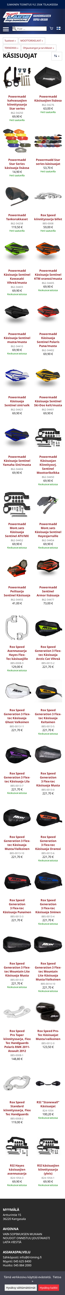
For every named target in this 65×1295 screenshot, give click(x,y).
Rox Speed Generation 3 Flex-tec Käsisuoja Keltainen (48, 716)
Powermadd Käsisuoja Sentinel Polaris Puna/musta (48, 340)
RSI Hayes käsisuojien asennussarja (17, 1169)
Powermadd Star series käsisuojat (48, 162)
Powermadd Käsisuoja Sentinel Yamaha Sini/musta (17, 461)
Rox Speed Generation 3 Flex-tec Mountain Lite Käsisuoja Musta (17, 969)
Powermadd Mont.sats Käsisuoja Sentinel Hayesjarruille (48, 530)
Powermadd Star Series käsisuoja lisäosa (17, 164)
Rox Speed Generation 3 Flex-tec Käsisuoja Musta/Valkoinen (17, 843)
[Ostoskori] (51, 29)
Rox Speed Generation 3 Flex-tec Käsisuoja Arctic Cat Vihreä (48, 653)
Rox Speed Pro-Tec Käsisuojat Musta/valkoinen (48, 1035)
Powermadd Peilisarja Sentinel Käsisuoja (17, 591)
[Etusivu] (30, 21)
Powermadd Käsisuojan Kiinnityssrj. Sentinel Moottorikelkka (48, 465)
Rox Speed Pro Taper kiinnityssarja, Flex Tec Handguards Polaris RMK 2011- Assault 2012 (17, 1041)
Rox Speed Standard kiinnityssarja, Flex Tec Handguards (17, 1108)
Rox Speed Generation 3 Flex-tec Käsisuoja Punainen (17, 906)
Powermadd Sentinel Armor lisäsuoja (48, 591)
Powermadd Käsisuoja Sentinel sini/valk (17, 401)
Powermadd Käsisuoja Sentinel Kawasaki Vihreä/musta (17, 277)
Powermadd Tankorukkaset (17, 217)
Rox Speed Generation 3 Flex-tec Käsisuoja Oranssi (48, 843)
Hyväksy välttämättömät (20, 1287)
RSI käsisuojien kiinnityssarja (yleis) (48, 1169)
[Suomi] (59, 29)
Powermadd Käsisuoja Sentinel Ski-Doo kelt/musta (48, 401)
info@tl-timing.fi (31, 1257)
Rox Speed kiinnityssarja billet (48, 217)
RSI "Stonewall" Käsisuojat (48, 1104)
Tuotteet (10, 40)
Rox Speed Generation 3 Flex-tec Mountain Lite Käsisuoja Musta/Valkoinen (48, 971)
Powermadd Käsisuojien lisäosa (48, 98)
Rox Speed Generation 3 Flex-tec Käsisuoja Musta (48, 779)
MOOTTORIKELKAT (31, 40)
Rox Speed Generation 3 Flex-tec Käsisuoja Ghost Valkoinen (17, 716)
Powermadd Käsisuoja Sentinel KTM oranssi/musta (48, 275)
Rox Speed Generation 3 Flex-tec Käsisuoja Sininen (48, 906)
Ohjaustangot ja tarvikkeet (38, 48)
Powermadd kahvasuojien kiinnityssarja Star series (17, 102)
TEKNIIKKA (11, 48)
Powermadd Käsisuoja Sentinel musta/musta (17, 338)
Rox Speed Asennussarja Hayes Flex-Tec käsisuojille (17, 653)
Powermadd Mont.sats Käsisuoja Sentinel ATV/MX (17, 530)
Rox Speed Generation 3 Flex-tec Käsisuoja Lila (17, 777)
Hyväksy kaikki (49, 1287)
